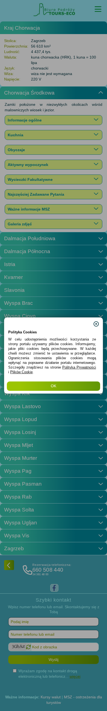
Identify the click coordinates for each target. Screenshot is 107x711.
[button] (96, 321)
